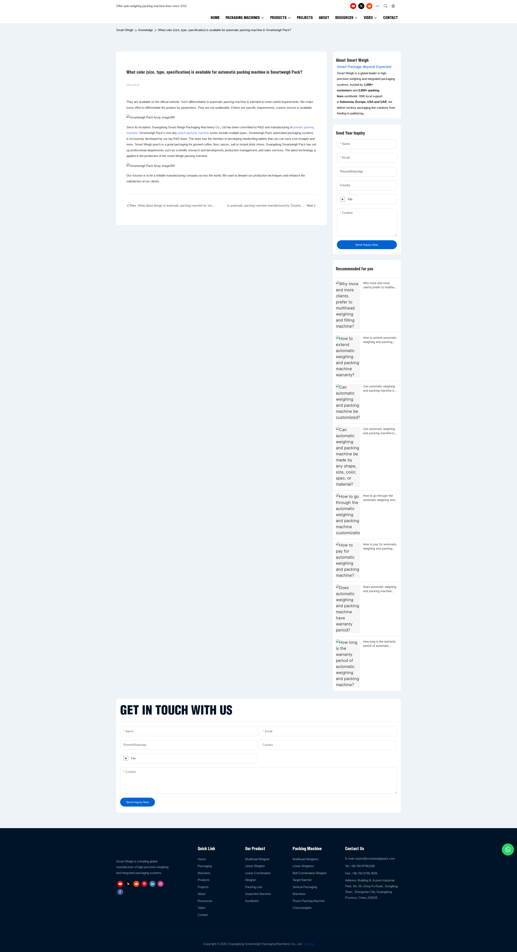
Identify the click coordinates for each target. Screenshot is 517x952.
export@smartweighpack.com (375, 858)
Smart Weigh (124, 30)
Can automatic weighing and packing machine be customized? (379, 389)
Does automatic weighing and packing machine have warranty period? (379, 589)
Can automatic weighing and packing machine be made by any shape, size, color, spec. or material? (380, 431)
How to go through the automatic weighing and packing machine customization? (379, 498)
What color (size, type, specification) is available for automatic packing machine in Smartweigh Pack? (224, 30)
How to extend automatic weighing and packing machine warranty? (379, 340)
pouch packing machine (193, 133)
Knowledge (145, 30)
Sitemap (308, 944)
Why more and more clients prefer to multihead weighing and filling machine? (380, 285)
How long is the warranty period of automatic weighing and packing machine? (379, 644)
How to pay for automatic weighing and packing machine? (380, 546)
